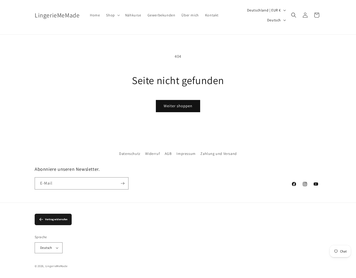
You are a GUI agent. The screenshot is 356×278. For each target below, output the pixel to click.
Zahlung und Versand (218, 153)
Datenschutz (129, 153)
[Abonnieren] (122, 183)
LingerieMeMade (56, 266)
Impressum (185, 153)
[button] (112, 15)
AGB (168, 153)
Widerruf (152, 153)
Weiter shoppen (178, 105)
